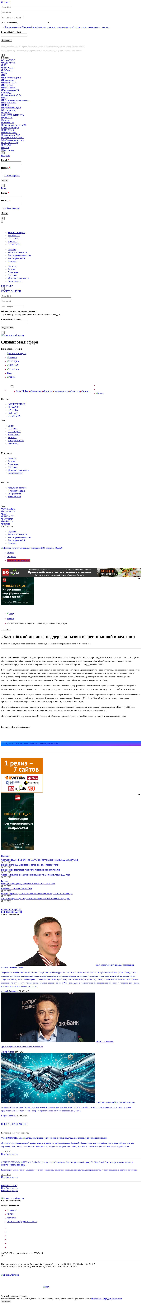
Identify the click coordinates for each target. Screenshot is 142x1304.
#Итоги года (7, 85)
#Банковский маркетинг (12, 137)
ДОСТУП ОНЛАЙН (11, 291)
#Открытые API (8, 102)
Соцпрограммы (15, 281)
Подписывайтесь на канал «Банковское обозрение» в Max (32, 743)
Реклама (10, 1214)
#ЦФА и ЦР (6, 117)
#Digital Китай (8, 63)
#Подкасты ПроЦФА (11, 107)
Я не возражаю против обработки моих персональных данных (34, 314)
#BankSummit (7, 122)
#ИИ (3, 75)
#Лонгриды (6, 92)
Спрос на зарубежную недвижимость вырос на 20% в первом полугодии (35, 898)
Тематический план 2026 (18, 560)
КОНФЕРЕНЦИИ (16, 232)
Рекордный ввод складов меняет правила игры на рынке (28, 883)
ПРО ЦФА (13, 238)
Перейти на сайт (9, 1185)
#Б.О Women (7, 70)
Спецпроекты (14, 494)
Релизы (11, 269)
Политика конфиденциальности (22, 1221)
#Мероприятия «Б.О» (11, 95)
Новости (12, 266)
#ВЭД (4, 73)
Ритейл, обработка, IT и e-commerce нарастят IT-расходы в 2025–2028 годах (37, 893)
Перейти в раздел (9, 1154)
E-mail (5, 160)
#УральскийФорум (10, 127)
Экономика (76, 391)
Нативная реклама (16, 491)
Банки (18, 391)
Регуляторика (37, 391)
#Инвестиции (7, 80)
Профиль (5, 155)
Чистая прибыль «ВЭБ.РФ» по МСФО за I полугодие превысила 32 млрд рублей (39, 860)
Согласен (6, 1301)
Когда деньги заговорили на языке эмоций (86, 1138)
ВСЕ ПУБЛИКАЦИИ (11, 912)
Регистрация (7, 286)
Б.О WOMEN (14, 244)
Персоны (12, 249)
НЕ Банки (26, 391)
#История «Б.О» (9, 83)
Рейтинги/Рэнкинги (17, 252)
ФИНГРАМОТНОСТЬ (12, 1138)
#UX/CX (5, 147)
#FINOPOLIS (7, 130)
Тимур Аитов (7, 1052)
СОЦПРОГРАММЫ (10, 1162)
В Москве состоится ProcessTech (16, 888)
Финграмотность (63, 391)
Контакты (11, 1218)
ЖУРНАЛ (12, 241)
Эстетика (86, 391)
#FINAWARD (7, 68)
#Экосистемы (7, 150)
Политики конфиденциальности (106, 1298)
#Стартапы (6, 112)
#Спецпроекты (8, 110)
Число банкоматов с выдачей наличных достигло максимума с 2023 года (35, 875)
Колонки (12, 261)
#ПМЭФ (5, 105)
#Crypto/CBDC (8, 60)
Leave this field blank (11, 32)
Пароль (5, 168)
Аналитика (13, 272)
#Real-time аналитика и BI (13, 125)
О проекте (11, 1210)
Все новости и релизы (11, 909)
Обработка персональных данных (19, 311)
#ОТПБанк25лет (9, 132)
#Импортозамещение (11, 78)
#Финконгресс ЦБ (9, 142)
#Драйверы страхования (12, 140)
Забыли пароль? (12, 175)
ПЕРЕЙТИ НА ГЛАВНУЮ (14, 1124)
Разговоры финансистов (19, 255)
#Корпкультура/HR (10, 90)
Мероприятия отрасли (18, 278)
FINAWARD (14, 235)
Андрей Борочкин (9, 991)
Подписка (6, 2)
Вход (3, 188)
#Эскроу (5, 120)
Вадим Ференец (8, 1116)
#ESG (4, 65)
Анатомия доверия (105, 1102)
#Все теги (5, 524)
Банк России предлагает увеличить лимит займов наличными (30, 870)
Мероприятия (14, 496)
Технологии (49, 391)
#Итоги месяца (8, 87)
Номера (10, 552)
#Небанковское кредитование (15, 100)
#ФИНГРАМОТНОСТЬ (12, 115)
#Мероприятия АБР (10, 135)
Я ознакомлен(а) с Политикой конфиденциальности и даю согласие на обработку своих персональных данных (56, 27)
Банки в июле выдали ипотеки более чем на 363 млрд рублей (30, 865)
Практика (12, 275)
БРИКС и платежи (105, 1041)
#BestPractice (7, 521)
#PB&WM (6, 145)
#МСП (4, 97)
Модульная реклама (17, 488)
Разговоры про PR (16, 258)
